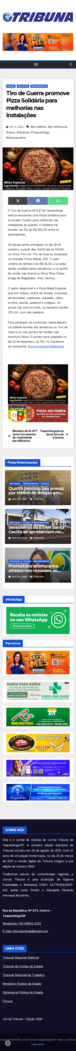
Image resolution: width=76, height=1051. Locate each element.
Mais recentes (39, 86)
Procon (8, 1001)
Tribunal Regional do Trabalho (24, 975)
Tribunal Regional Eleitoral (21, 957)
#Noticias (23, 132)
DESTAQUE (23, 86)
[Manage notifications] (8, 1043)
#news (10, 132)
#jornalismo (38, 126)
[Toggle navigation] (36, 64)
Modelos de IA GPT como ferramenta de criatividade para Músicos (25, 435)
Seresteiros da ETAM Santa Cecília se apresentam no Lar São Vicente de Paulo (36, 532)
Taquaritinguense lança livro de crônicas (52, 434)
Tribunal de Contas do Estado (23, 966)
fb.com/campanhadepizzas (46, 346)
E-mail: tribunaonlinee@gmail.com (25, 931)
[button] (38, 42)
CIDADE (10, 86)
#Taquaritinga (40, 132)
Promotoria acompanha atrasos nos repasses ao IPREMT (33, 570)
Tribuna (38, 499)
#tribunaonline (16, 137)
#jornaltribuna (57, 126)
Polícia (45, 484)
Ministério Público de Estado (22, 983)
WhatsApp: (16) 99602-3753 (22, 923)
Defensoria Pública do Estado (23, 992)
